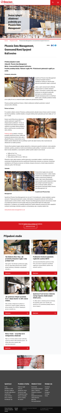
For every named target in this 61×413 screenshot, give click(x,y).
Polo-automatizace (36, 401)
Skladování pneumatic (36, 396)
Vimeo (46, 396)
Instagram (47, 392)
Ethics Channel (8, 397)
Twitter (46, 390)
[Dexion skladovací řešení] (7, 2)
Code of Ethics (8, 396)
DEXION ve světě (9, 388)
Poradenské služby (22, 394)
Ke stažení (20, 399)
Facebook (47, 387)
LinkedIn (47, 388)
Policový (20, 388)
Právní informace (8, 408)
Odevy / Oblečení (35, 390)
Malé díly (33, 399)
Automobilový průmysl (37, 388)
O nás (6, 387)
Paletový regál (8, 133)
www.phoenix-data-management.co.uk (15, 210)
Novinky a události (9, 390)
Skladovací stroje (22, 390)
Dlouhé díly (34, 387)
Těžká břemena (35, 397)
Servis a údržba (22, 397)
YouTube (47, 394)
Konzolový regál (22, 392)
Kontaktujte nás (30, 226)
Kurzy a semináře (22, 396)
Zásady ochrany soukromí (11, 408)
